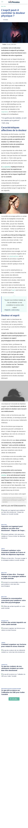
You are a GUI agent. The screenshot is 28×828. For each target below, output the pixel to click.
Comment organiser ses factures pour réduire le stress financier (13, 645)
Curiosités (4, 664)
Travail (3, 642)
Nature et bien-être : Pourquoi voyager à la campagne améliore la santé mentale (13, 576)
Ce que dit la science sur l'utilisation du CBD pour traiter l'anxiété (13, 692)
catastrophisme (14, 256)
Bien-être (3, 6)
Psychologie (4, 620)
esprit (13, 290)
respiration (4, 112)
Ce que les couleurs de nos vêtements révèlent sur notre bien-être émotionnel (12, 668)
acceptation (6, 167)
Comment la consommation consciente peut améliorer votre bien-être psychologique (13, 600)
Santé (3, 548)
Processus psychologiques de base (11, 688)
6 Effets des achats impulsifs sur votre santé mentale (13, 623)
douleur (4, 475)
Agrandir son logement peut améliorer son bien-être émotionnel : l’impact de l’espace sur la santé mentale (13, 528)
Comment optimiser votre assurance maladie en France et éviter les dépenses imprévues (13, 552)
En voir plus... (14, 699)
